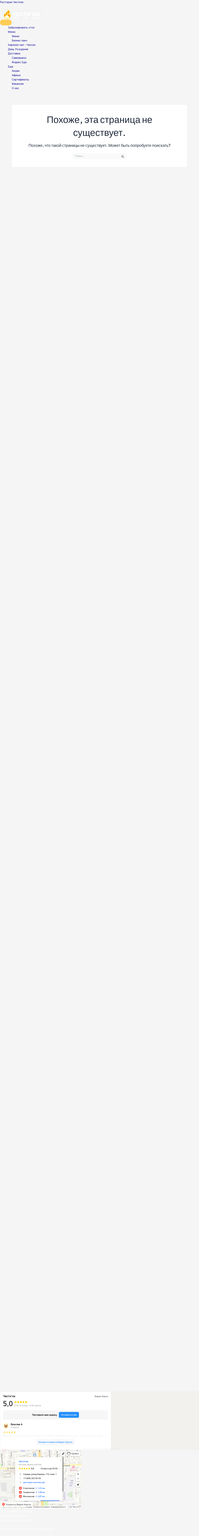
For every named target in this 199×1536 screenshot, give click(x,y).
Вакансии (18, 83)
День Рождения (18, 49)
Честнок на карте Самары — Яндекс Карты (99, 1448)
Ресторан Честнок (11, 2)
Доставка (14, 53)
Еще (10, 66)
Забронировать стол (21, 27)
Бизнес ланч (19, 40)
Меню (11, 31)
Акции (16, 70)
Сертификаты (20, 79)
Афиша (16, 75)
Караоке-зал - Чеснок (22, 44)
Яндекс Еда (19, 62)
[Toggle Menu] (6, 22)
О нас (15, 88)
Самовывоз (19, 57)
